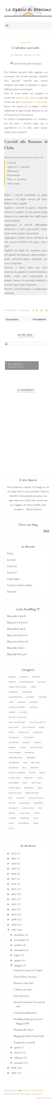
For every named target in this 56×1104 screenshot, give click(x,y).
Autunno (36, 677)
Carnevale (13, 692)
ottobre (18, 945)
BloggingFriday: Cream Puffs (29, 1036)
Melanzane (13, 768)
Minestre (34, 768)
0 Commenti (10, 310)
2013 (13, 899)
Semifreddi (38, 803)
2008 (14, 925)
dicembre (19, 935)
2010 (13, 914)
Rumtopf (20, 798)
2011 (13, 909)
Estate (41, 727)
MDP (25, 762)
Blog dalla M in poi (17, 654)
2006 (14, 1068)
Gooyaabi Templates (31, 1094)
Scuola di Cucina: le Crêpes (28, 970)
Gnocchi (26, 742)
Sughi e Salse (24, 813)
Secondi (11, 560)
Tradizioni (24, 818)
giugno (18, 960)
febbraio (18, 1057)
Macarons (29, 752)
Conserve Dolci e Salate (19, 585)
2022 (14, 853)
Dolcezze (11, 591)
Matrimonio (14, 762)
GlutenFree (14, 742)
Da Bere (12, 712)
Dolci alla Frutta (37, 722)
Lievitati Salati (36, 747)
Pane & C (12, 572)
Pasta (39, 778)
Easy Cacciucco (21, 996)
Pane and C (28, 778)
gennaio (18, 1063)
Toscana (12, 818)
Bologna (42, 682)
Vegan (11, 823)
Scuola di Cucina (35, 798)
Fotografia (29, 737)
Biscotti (12, 682)
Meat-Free (35, 762)
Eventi (11, 732)
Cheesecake (27, 692)
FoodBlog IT (14, 737)
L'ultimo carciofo (23, 989)
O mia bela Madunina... (26, 1013)
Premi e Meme (14, 788)
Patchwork (14, 783)
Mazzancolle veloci (23, 1029)
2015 (13, 889)
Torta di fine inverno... (26, 976)
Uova (35, 818)
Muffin (32, 773)
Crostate (21, 702)
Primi (10, 553)
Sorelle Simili (28, 808)
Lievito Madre (15, 752)
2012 (13, 904)
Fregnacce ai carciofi (24, 1042)
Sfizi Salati (13, 808)
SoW (40, 808)
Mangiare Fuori (15, 757)
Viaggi (36, 823)
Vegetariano (23, 823)
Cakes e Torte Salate (18, 687)
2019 (13, 868)
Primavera (28, 788)
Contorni (26, 42)
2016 (13, 884)
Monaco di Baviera (17, 773)
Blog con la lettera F (17, 635)
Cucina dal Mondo (17, 707)
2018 (13, 874)
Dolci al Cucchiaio (17, 722)
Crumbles (33, 702)
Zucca (11, 828)
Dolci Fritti (14, 727)
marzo (17, 1052)
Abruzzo (12, 677)
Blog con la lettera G (17, 641)
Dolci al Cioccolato (18, 717)
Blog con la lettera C (17, 622)
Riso (10, 798)
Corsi (11, 702)
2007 (13, 930)
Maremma (30, 757)
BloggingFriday (27, 682)
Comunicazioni (15, 697)
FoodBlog (37, 732)
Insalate (38, 742)
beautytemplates (33, 1090)
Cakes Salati (13, 579)
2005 (14, 1073)
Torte (37, 813)
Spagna (12, 813)
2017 (13, 879)
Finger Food (23, 732)
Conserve (30, 697)
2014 (13, 894)
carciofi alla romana (26, 97)
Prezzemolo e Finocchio (34, 102)
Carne (33, 687)
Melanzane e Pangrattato (16, 365)
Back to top (43, 1098)
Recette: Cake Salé (23, 983)
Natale (42, 773)
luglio (17, 955)
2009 (14, 919)
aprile (17, 1047)
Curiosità (33, 707)
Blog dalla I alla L (15, 648)
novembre (19, 940)
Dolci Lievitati (29, 727)
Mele (24, 768)
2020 (14, 863)
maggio (18, 965)
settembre (19, 950)
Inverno (12, 747)
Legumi (23, 747)
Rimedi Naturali (32, 793)
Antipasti (24, 677)
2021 (13, 858)
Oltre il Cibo (14, 778)
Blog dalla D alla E (16, 629)
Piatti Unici (36, 783)
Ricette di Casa (15, 793)
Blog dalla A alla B (16, 616)
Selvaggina (25, 803)
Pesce (25, 783)
